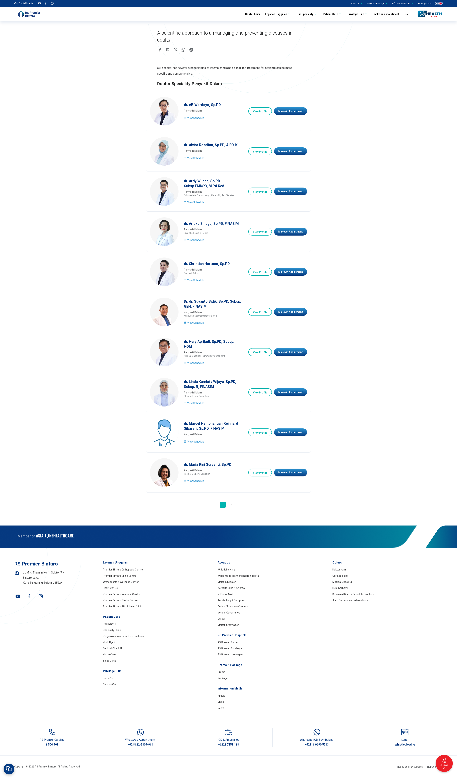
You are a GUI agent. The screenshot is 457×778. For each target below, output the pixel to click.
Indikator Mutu (226, 594)
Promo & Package (375, 3)
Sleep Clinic (109, 660)
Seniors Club (110, 684)
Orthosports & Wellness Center (121, 581)
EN (437, 3)
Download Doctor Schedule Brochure (353, 594)
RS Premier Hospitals (232, 635)
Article (221, 695)
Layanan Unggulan (276, 14)
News (221, 708)
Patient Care (330, 14)
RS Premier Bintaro (228, 642)
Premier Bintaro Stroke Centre (120, 600)
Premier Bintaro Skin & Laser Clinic (122, 606)
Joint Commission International (350, 600)
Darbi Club (108, 678)
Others (337, 562)
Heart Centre (110, 588)
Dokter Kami (252, 14)
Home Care (109, 654)
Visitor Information (228, 624)
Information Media (401, 3)
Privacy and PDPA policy (409, 766)
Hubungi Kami (424, 3)
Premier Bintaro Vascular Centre (121, 594)
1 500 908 (52, 744)
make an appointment (386, 14)
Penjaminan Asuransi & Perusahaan (123, 636)
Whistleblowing (226, 569)
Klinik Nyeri (109, 642)
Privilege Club (356, 14)
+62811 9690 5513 (317, 744)
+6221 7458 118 (228, 744)
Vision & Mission (227, 581)
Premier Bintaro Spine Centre (119, 575)
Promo (221, 672)
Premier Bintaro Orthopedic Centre (123, 569)
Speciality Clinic (112, 630)
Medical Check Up (113, 648)
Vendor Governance (229, 612)
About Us (355, 3)
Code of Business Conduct (233, 606)
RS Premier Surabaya (230, 648)
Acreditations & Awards (231, 588)
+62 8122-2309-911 (140, 744)
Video (221, 701)
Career (221, 618)
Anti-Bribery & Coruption (231, 600)
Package (223, 678)
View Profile (260, 111)
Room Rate (109, 624)
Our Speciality (305, 14)
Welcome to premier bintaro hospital (238, 575)
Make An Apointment (290, 111)
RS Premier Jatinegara (230, 654)
